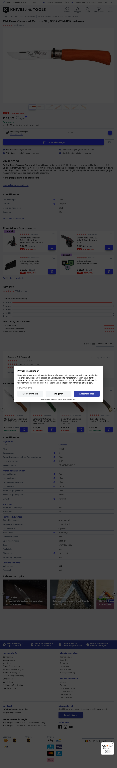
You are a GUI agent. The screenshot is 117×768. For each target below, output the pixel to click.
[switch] (107, 751)
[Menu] (112, 744)
